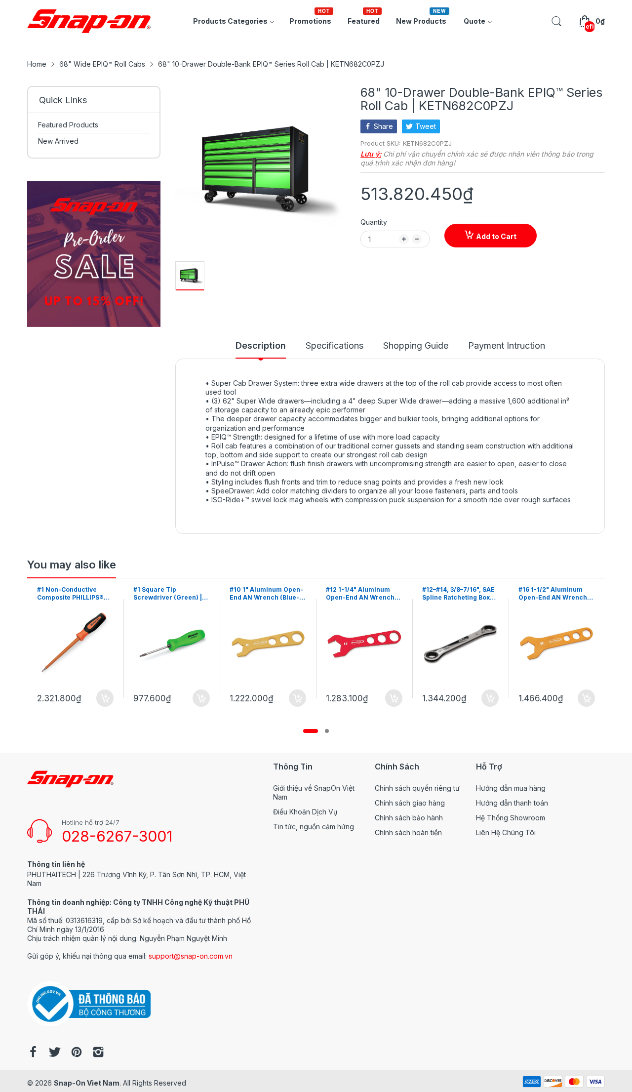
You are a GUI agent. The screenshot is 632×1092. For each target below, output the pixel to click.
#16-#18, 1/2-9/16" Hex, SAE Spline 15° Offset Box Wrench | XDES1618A (554, 594)
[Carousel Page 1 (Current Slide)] (310, 731)
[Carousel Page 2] (327, 731)
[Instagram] (98, 1053)
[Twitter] (55, 1053)
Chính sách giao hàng (410, 803)
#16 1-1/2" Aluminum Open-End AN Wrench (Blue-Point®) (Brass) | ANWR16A (457, 594)
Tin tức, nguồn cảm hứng (313, 826)
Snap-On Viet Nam (86, 1083)
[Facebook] (33, 1053)
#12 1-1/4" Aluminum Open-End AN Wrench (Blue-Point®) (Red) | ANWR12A (264, 594)
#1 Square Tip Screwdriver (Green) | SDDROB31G (71, 594)
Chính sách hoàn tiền (408, 832)
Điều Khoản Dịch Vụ (305, 812)
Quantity (373, 222)
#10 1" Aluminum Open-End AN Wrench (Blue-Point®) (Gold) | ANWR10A (170, 594)
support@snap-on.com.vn (191, 956)
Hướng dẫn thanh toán (512, 803)
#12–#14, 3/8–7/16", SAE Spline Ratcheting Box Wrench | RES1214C (362, 594)
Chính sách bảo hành (409, 817)
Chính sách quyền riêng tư (417, 788)
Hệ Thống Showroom (510, 817)
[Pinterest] (76, 1053)
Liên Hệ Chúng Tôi (506, 832)
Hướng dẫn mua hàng (511, 788)
